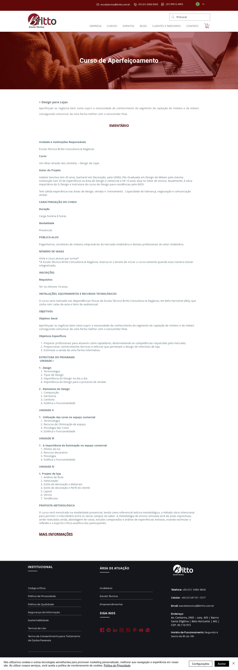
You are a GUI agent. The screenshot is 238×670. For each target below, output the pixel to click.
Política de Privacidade (117, 665)
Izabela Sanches (49, 177)
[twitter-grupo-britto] (109, 630)
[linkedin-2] (115, 630)
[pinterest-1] (135, 630)
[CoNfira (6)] (128, 630)
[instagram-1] (122, 630)
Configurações (200, 664)
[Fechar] (233, 663)
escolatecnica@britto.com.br (115, 4)
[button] (207, 25)
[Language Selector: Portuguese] (200, 4)
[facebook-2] (102, 630)
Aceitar (222, 664)
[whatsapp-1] (148, 630)
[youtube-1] (141, 630)
